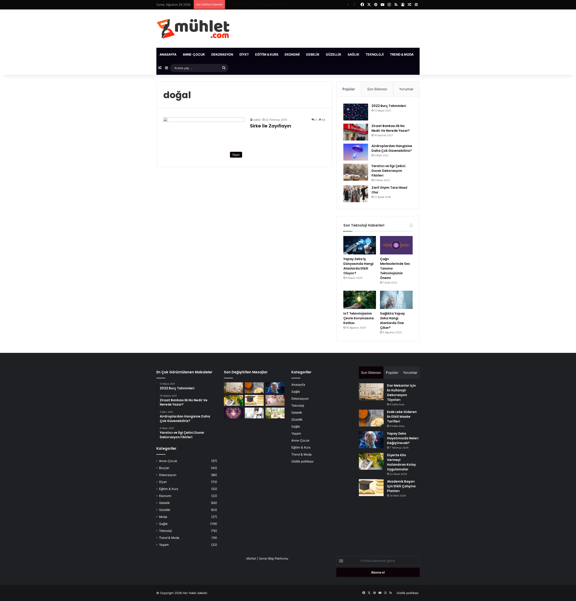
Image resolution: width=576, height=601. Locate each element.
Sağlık (353, 54)
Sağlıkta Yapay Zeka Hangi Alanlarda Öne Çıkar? (392, 320)
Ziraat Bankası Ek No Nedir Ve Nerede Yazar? (390, 128)
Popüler (348, 89)
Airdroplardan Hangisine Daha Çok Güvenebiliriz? (391, 148)
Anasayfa (168, 54)
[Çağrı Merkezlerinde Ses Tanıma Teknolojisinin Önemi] (396, 245)
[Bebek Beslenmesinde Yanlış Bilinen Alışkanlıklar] (275, 400)
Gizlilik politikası (302, 461)
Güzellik (333, 54)
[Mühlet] (193, 28)
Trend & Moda (402, 54)
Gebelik (313, 54)
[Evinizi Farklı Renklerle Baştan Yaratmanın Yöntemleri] (275, 413)
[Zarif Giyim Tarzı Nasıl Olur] (355, 193)
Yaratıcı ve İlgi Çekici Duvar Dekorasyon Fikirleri (388, 171)
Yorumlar (406, 89)
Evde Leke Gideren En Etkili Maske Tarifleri (402, 417)
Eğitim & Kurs (266, 54)
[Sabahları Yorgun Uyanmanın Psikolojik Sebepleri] (254, 413)
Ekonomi (292, 54)
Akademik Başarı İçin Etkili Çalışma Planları (401, 486)
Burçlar (164, 468)
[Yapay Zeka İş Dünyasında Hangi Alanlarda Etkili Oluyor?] (359, 245)
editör (257, 119)
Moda (163, 517)
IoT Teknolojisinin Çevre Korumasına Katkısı (358, 318)
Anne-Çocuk (194, 54)
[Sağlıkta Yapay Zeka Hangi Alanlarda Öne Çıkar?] (396, 300)
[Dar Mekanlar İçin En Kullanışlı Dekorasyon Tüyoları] (233, 387)
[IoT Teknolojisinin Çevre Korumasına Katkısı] (359, 300)
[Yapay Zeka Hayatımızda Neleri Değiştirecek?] (275, 387)
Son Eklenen (377, 89)
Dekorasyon (222, 54)
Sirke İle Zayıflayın (270, 126)
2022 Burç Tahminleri (388, 106)
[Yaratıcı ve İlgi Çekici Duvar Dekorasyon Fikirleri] (355, 172)
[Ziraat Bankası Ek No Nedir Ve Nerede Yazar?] (355, 132)
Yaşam (425, 54)
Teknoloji (375, 54)
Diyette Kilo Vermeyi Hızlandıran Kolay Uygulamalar (401, 462)
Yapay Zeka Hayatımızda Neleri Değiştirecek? (258, 4)
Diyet (244, 54)
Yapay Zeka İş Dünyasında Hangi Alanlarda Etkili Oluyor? (358, 266)
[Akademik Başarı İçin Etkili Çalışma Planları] (254, 400)
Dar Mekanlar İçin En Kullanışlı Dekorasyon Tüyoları (401, 392)
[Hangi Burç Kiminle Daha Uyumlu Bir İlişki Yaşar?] (233, 413)
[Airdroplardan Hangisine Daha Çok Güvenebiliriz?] (355, 152)
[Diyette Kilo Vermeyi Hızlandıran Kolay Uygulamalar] (233, 400)
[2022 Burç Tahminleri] (355, 112)
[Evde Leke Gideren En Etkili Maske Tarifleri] (254, 387)
